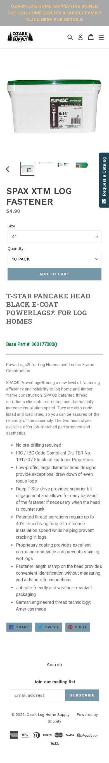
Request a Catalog (104, 178)
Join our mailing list (54, 681)
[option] (27, 168)
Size (11, 226)
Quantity (15, 248)
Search (54, 664)
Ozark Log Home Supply (48, 714)
